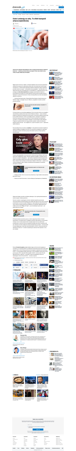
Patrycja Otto (16, 23)
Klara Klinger (34, 23)
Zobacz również (36, 108)
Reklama (22, 448)
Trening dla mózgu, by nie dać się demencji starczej (42, 332)
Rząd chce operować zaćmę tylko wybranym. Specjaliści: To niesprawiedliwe (35, 105)
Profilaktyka (20, 12)
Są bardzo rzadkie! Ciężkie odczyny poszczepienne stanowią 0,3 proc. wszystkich (18, 281)
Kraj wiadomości (44, 374)
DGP (47, 5)
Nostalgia (19, 14)
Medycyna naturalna (47, 441)
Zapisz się (38, 429)
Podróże (25, 444)
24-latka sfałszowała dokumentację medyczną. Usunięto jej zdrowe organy (17, 332)
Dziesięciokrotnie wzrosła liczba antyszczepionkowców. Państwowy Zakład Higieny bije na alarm (18, 320)
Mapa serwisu (47, 448)
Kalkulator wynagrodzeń (59, 444)
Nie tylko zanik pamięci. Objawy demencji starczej (30, 332)
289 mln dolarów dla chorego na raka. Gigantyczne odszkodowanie (30, 306)
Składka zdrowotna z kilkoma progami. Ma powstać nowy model (19, 357)
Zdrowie (14, 12)
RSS (62, 448)
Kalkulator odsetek (58, 442)
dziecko (26, 262)
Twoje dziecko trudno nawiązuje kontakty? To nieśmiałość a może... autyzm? (30, 281)
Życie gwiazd (35, 442)
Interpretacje (14, 443)
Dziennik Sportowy (36, 14)
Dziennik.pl (25, 436)
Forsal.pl (14, 441)
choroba (18, 262)
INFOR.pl (33, 5)
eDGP (13, 440)
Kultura (35, 445)
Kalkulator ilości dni (58, 439)
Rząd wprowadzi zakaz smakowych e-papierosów (18, 345)
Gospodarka (25, 440)
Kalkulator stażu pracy (59, 440)
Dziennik (14, 16)
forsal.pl (38, 5)
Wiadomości (25, 441)
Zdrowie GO (24, 14)
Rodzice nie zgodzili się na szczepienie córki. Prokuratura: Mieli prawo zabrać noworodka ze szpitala (18, 307)
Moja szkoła (35, 441)
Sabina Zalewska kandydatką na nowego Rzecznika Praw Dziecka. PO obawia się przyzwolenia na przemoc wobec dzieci (42, 307)
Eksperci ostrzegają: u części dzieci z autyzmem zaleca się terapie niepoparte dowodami (42, 320)
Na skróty (14, 436)
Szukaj (62, 7)
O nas (18, 448)
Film (34, 443)
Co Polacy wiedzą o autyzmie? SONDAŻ (30, 319)
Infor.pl (14, 438)
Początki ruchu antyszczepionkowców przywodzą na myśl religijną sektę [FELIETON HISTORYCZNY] (42, 293)
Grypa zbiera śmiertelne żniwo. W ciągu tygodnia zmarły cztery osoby (35, 212)
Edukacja (35, 440)
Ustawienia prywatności (56, 448)
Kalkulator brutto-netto (59, 443)
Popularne (38, 374)
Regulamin (32, 448)
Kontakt (14, 448)
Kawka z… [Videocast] (29, 14)
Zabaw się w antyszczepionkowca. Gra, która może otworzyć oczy (18, 292)
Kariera (27, 448)
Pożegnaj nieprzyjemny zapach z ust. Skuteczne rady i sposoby (34, 168)
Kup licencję (22, 258)
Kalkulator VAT (58, 441)
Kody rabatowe (36, 439)
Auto (24, 438)
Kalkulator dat (58, 438)
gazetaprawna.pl (58, 5)
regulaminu (38, 426)
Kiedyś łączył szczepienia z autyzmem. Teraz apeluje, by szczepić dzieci (42, 281)
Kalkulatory (58, 436)
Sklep (62, 5)
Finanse (45, 439)
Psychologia (45, 443)
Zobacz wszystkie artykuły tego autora (19, 355)
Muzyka (35, 444)
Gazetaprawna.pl (15, 439)
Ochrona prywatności (39, 448)
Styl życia (45, 444)
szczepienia (31, 262)
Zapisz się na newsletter (30, 28)
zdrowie (22, 262)
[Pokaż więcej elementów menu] (63, 10)
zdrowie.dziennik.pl (18, 16)
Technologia (25, 439)
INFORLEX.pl (42, 5)
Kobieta (35, 438)
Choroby (45, 442)
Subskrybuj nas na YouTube (19, 28)
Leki (44, 440)
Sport (24, 442)
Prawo (45, 438)
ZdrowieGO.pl (52, 5)
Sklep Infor (14, 444)
